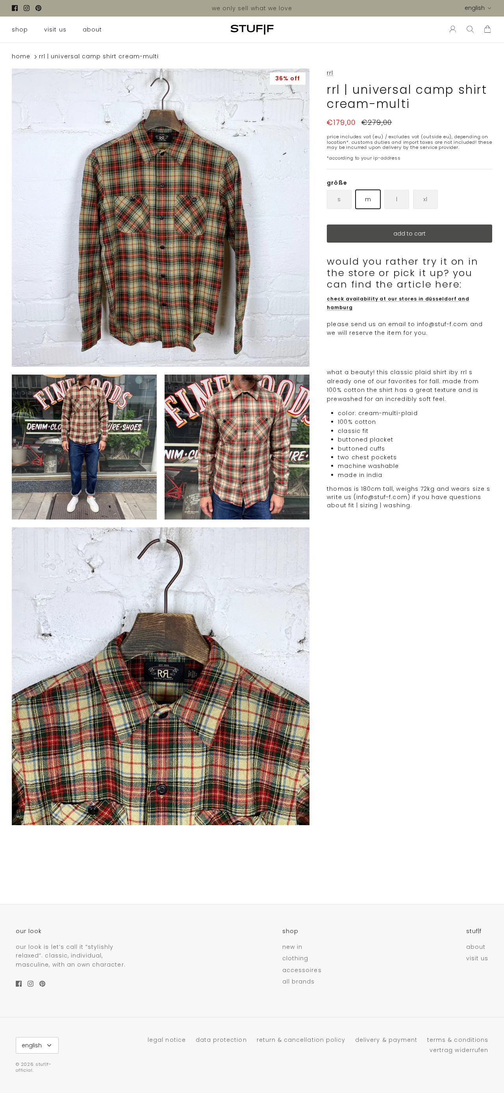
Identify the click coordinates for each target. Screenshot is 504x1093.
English (475, 8)
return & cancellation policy (301, 1040)
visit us (55, 29)
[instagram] (27, 8)
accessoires (302, 970)
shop (20, 29)
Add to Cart (409, 234)
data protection (221, 1040)
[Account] (451, 29)
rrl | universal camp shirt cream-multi (99, 57)
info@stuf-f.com (442, 324)
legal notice (167, 1040)
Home (21, 57)
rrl (330, 73)
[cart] (487, 29)
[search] (470, 29)
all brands (298, 981)
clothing (295, 958)
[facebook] (15, 8)
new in (292, 947)
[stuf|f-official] (252, 29)
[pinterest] (38, 8)
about (92, 29)
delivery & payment (386, 1040)
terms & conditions (457, 1040)
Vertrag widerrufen (459, 1050)
